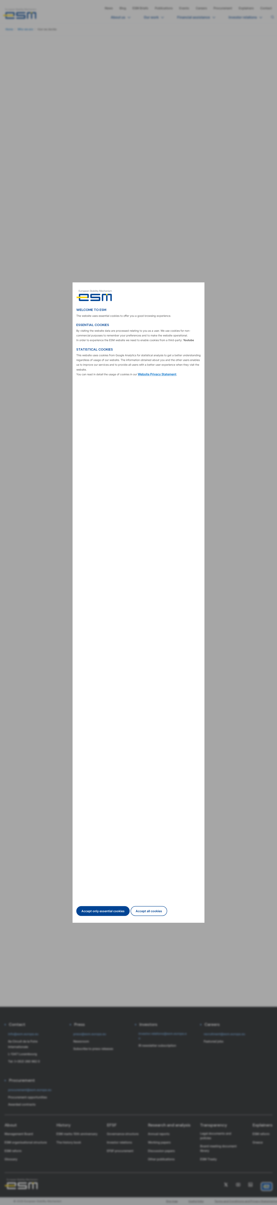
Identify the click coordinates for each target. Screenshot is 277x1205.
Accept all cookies (149, 911)
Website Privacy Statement (157, 374)
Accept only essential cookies (103, 911)
